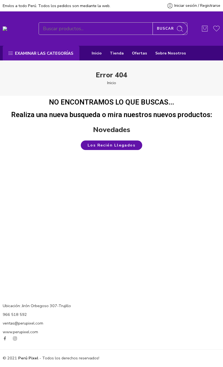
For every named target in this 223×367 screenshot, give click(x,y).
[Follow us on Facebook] (5, 338)
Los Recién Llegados (112, 145)
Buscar (165, 28)
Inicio (97, 53)
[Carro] (205, 28)
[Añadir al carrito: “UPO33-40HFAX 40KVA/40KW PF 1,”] (180, 162)
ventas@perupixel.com (23, 323)
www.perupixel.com (20, 332)
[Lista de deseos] (42, 223)
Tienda (117, 53)
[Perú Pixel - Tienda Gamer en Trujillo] (14, 28)
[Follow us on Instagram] (15, 338)
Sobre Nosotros (170, 53)
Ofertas (139, 53)
